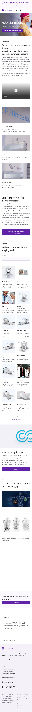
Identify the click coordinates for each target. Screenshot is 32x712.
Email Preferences (19, 655)
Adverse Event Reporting (8, 674)
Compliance (5, 666)
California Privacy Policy (22, 699)
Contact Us (10, 655)
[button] (17, 10)
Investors (13, 653)
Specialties (27, 653)
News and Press (6, 653)
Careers (4, 655)
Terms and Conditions (20, 705)
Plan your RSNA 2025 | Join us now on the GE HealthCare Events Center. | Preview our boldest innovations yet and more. (16, 3)
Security (19, 708)
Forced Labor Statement (8, 661)
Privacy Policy (21, 696)
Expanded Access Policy (8, 677)
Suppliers (20, 653)
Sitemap (4, 668)
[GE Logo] (7, 10)
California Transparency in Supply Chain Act (8, 670)
